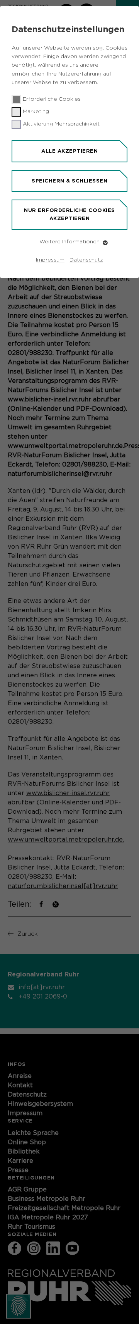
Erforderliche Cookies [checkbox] (52, 99)
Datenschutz (86, 260)
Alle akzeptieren (69, 151)
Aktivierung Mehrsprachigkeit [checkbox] (61, 124)
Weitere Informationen (69, 241)
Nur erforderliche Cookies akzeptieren (69, 214)
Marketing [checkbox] (36, 111)
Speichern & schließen (69, 181)
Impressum (50, 260)
